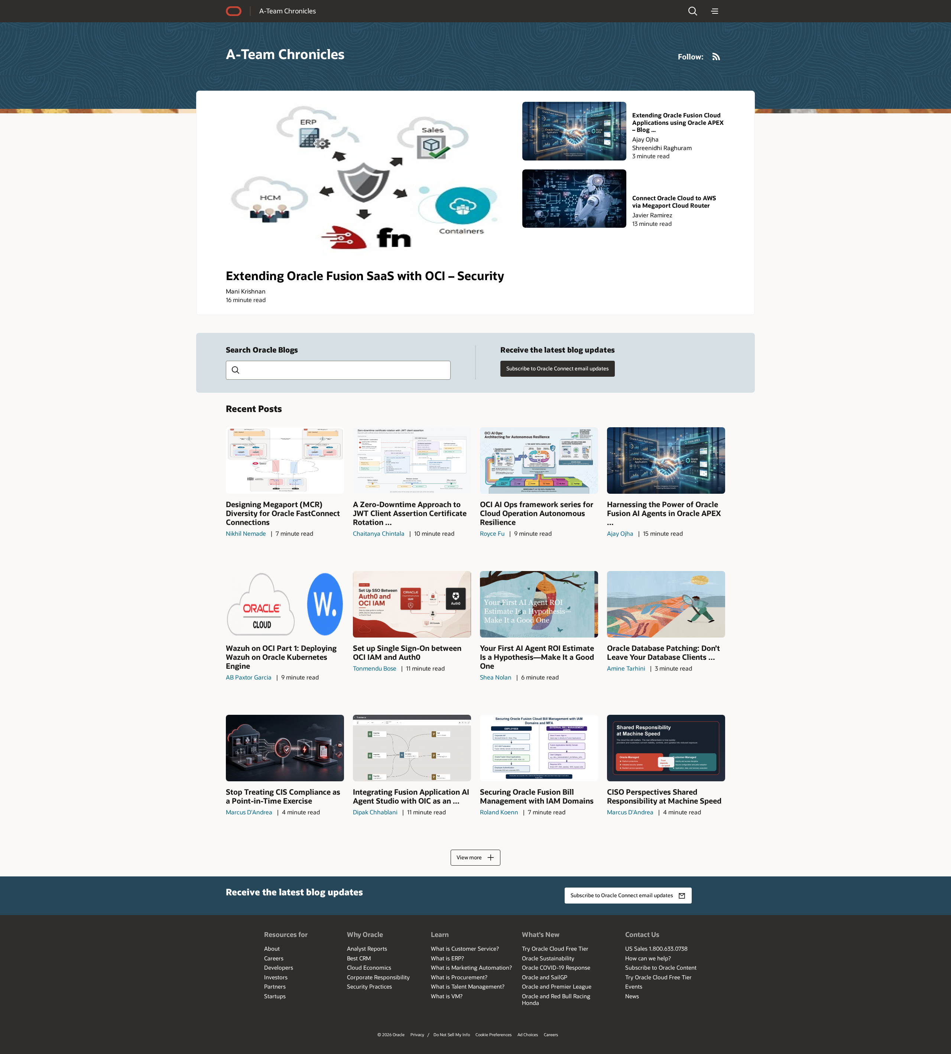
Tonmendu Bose (374, 668)
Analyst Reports (367, 948)
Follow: (691, 56)
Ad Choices (527, 1034)
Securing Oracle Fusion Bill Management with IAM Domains (537, 796)
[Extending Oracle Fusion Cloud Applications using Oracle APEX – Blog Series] (574, 131)
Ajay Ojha (645, 139)
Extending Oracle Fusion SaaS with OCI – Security (365, 275)
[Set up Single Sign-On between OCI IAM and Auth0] (412, 604)
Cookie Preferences (494, 1034)
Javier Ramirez (652, 215)
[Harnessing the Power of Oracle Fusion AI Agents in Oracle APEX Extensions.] (666, 460)
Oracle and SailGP (544, 977)
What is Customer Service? (465, 948)
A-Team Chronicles (287, 10)
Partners (275, 986)
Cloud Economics (369, 967)
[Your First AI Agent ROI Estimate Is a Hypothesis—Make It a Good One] (539, 604)
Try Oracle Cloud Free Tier (555, 948)
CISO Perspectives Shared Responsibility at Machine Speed (664, 796)
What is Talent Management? (467, 986)
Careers (273, 958)
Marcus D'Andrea (249, 812)
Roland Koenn (499, 812)
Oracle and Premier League (556, 986)
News (632, 996)
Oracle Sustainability (548, 958)
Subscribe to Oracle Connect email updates (557, 368)
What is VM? (446, 996)
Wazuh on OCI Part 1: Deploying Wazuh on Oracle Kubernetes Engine (281, 656)
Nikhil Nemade (246, 533)
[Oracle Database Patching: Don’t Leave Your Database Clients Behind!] (666, 604)
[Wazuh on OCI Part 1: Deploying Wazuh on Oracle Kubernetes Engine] (285, 604)
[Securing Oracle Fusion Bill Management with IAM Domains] (539, 748)
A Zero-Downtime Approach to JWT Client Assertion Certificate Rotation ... (410, 513)
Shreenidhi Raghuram (662, 148)
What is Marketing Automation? (471, 967)
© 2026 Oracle (391, 1034)
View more (469, 857)
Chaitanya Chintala (379, 533)
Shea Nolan (496, 677)
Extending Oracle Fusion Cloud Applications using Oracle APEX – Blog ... (678, 122)
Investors (276, 977)
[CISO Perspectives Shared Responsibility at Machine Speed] (666, 748)
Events (633, 986)
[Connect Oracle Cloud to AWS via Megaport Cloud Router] (574, 198)
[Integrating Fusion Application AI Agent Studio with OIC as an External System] (412, 748)
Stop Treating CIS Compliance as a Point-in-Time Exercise (283, 796)
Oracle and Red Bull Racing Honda (556, 999)
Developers (278, 967)
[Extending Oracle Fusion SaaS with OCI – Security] (369, 182)
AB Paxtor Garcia (249, 677)
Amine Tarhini (626, 668)
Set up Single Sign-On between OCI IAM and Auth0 (407, 652)
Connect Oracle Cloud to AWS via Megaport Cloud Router (674, 201)
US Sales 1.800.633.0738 (656, 948)
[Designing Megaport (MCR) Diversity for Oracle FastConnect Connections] (285, 460)
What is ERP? (447, 958)
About (272, 948)
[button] (693, 11)
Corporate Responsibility (378, 977)
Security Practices (369, 986)
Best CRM (359, 958)
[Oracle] (233, 11)
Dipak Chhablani (375, 812)
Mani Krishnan (246, 291)
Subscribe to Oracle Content (661, 967)
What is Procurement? (459, 977)
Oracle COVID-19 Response (556, 967)
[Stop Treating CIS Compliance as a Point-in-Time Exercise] (285, 748)
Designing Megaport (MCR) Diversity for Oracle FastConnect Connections (283, 513)
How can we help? (648, 958)
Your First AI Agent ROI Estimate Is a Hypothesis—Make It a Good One (537, 656)
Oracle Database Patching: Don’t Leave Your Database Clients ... (663, 652)
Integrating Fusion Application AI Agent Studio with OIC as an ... (411, 796)
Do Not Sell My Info (452, 1034)
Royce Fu (492, 533)
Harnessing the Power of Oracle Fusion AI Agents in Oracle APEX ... (664, 513)
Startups (275, 996)
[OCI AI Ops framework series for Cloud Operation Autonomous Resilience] (539, 460)
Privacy (417, 1034)
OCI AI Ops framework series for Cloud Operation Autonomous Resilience (536, 513)
